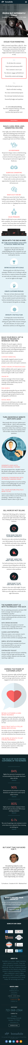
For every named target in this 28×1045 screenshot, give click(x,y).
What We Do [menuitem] (14, 988)
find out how (14, 909)
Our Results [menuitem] (14, 994)
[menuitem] (14, 996)
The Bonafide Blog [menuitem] (14, 997)
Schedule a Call (14, 1025)
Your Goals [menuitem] (14, 992)
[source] (14, 780)
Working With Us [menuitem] (14, 990)
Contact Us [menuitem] (14, 1001)
